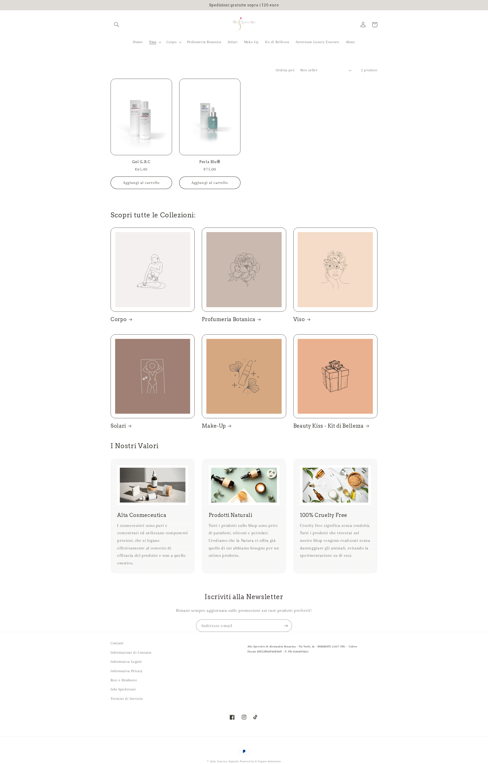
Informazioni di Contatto (131, 652)
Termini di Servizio (127, 699)
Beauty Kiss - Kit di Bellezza (328, 426)
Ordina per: (285, 70)
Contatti (117, 643)
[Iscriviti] (286, 625)
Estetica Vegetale (228, 761)
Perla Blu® (209, 162)
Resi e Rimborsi (124, 680)
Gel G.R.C (141, 162)
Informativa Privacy (127, 671)
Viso (299, 319)
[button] (116, 24)
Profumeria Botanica (228, 319)
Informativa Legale (126, 661)
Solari (118, 426)
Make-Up (214, 426)
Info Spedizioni (123, 689)
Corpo (119, 319)
